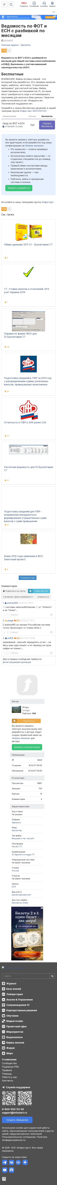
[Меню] (4, 4)
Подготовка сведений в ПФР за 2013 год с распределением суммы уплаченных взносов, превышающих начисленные (27, 381)
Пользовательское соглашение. (19, 1137)
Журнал (11, 983)
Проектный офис (16, 1026)
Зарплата (16, 822)
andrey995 (12, 603)
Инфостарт (48, 202)
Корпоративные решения (21, 1010)
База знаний (13, 988)
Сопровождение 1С (18, 1005)
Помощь (7, 1073)
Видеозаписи (14, 1037)
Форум (10, 1048)
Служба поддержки (18, 1087)
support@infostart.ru (14, 1112)
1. (3, 603)
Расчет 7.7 (17, 846)
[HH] (18, 1163)
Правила (7, 1070)
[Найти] (52, 976)
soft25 (10, 638)
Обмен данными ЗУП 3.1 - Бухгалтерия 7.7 (28, 244)
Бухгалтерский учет (21, 894)
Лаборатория (14, 994)
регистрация (9, 662)
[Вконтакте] (11, 1163)
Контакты (7, 1080)
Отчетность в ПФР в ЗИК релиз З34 (25, 422)
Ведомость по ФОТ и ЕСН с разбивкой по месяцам (24, 30)
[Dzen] (25, 1163)
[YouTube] (4, 1170)
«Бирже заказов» (34, 145)
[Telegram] (4, 1163)
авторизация (24, 662)
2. (4, 620)
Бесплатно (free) (20, 902)
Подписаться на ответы (15, 591)
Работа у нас (9, 1077)
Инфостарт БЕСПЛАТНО (33, 111)
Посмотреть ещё (27, 578)
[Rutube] (11, 1170)
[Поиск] (11, 4)
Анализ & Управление (19, 999)
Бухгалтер (17, 830)
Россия (15, 870)
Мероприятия (14, 1031)
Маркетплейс (14, 1021)
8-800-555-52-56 (13, 1109)
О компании (9, 1059)
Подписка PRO (10, 1066)
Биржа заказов (15, 1042)
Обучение (12, 1015)
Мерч (9, 1053)
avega (10, 620)
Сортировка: (17, 597)
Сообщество (9, 1063)
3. (4, 638)
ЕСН (14, 886)
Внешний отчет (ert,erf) (23, 838)
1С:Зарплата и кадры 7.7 (23, 854)
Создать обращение (17, 1120)
